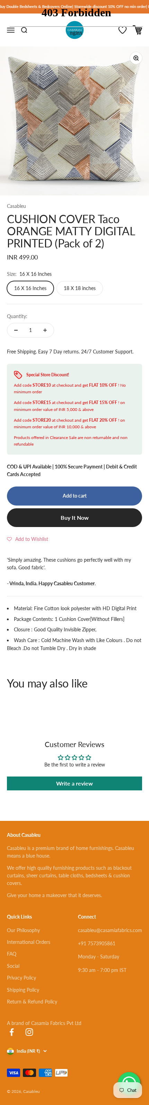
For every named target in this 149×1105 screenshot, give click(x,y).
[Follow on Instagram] (29, 1032)
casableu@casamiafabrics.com (110, 930)
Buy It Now (75, 517)
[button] (27, 539)
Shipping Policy (23, 990)
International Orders (28, 942)
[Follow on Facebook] (11, 1032)
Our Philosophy (23, 930)
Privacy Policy (21, 978)
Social (13, 966)
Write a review (74, 783)
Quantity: (17, 316)
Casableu (16, 206)
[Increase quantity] (45, 330)
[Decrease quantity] (16, 330)
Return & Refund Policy (32, 1002)
